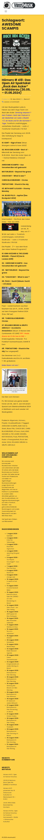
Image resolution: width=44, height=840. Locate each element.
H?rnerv (17, 431)
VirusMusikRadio (14, 423)
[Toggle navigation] (5, 11)
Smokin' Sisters (11, 716)
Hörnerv (22, 420)
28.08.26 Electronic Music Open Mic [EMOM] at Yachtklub (10, 782)
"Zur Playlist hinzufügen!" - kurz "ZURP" (13, 562)
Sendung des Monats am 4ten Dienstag (12, 688)
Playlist (4, 423)
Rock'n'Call (10, 573)
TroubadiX (10, 727)
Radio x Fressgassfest (10, 439)
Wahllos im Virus (12, 627)
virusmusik (11, 837)
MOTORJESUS (7, 437)
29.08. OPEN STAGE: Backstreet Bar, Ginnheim (9, 805)
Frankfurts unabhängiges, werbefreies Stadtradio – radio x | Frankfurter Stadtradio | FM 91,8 (15, 126)
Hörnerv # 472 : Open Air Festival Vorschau (10, 776)
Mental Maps (11, 647)
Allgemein (14, 420)
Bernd (26, 99)
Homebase (10, 642)
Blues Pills (11, 428)
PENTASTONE (23, 437)
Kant (22, 431)
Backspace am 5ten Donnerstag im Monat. (12, 709)
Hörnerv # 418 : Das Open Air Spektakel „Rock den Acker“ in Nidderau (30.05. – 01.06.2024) (16, 86)
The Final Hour (11, 568)
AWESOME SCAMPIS (9, 426)
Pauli (15, 437)
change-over (11, 577)
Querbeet (9, 536)
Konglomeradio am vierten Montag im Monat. (13, 666)
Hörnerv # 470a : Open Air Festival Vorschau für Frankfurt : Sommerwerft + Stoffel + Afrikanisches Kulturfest (10, 816)
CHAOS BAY (20, 428)
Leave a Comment (11, 102)
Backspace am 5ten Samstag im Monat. (12, 733)
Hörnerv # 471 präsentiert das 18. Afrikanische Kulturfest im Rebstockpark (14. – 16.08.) (9, 793)
